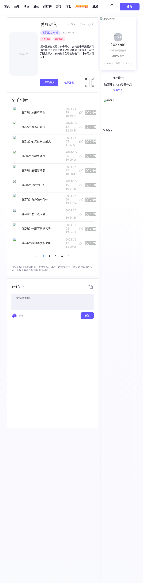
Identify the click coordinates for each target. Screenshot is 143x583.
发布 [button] (129, 6)
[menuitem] (7, 6)
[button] (90, 288)
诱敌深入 (48, 24)
